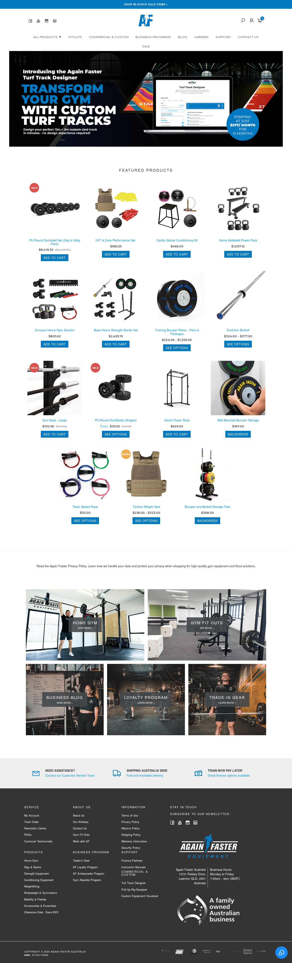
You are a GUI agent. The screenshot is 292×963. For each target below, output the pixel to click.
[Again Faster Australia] (145, 20)
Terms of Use (129, 815)
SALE (146, 46)
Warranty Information (134, 841)
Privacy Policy (130, 822)
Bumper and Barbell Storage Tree (207, 506)
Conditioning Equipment (38, 880)
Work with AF (81, 841)
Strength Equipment (36, 873)
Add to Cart (54, 258)
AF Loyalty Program (85, 867)
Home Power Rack (177, 420)
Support (223, 37)
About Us (78, 815)
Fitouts (75, 37)
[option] (146, 99)
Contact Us (248, 37)
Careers (201, 37)
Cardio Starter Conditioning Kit (177, 240)
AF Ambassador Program (88, 873)
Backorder (238, 434)
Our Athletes (80, 822)
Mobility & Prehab (35, 899)
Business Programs (153, 37)
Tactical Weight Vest (146, 506)
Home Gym (31, 860)
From (116, 426)
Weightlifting (31, 886)
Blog (182, 37)
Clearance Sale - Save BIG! (41, 912)
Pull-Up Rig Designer (134, 889)
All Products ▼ (47, 37)
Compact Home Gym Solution (55, 330)
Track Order (31, 822)
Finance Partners (132, 860)
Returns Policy (130, 828)
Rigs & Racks (32, 867)
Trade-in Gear (81, 860)
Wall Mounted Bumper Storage (238, 420)
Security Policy (130, 848)
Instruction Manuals (133, 867)
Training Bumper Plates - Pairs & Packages (177, 332)
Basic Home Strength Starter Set (116, 330)
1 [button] (143, 140)
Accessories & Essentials (40, 906)
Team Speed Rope (85, 506)
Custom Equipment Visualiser (139, 896)
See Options (177, 348)
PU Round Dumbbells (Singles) (116, 420)
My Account (31, 815)
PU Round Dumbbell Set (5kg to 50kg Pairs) (54, 242)
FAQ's (28, 835)
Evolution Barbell (238, 330)
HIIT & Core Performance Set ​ (116, 240)
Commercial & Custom (109, 37)
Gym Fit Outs (81, 835)
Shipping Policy (131, 835)
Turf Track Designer (133, 883)
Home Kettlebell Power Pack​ (238, 240)
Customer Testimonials (38, 841)
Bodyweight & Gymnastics (40, 893)
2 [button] (149, 140)
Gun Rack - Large (55, 420)
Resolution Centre (35, 828)
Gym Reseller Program (87, 880)
